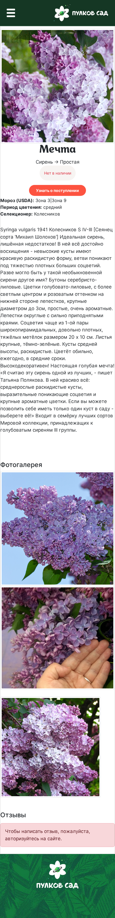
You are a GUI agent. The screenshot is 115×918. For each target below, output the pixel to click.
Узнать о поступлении (57, 190)
